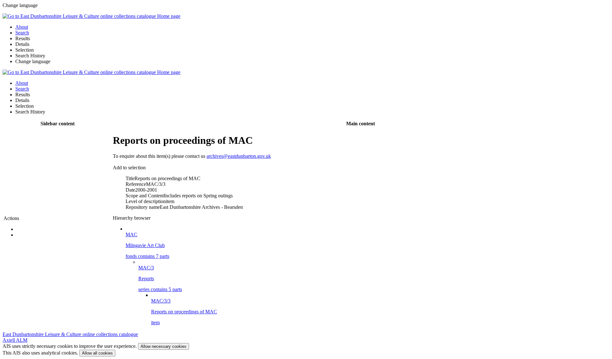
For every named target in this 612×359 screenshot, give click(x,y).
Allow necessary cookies (163, 346)
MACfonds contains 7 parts (147, 245)
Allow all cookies (97, 353)
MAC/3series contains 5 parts (160, 278)
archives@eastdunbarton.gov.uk (239, 156)
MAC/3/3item (184, 311)
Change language (32, 61)
